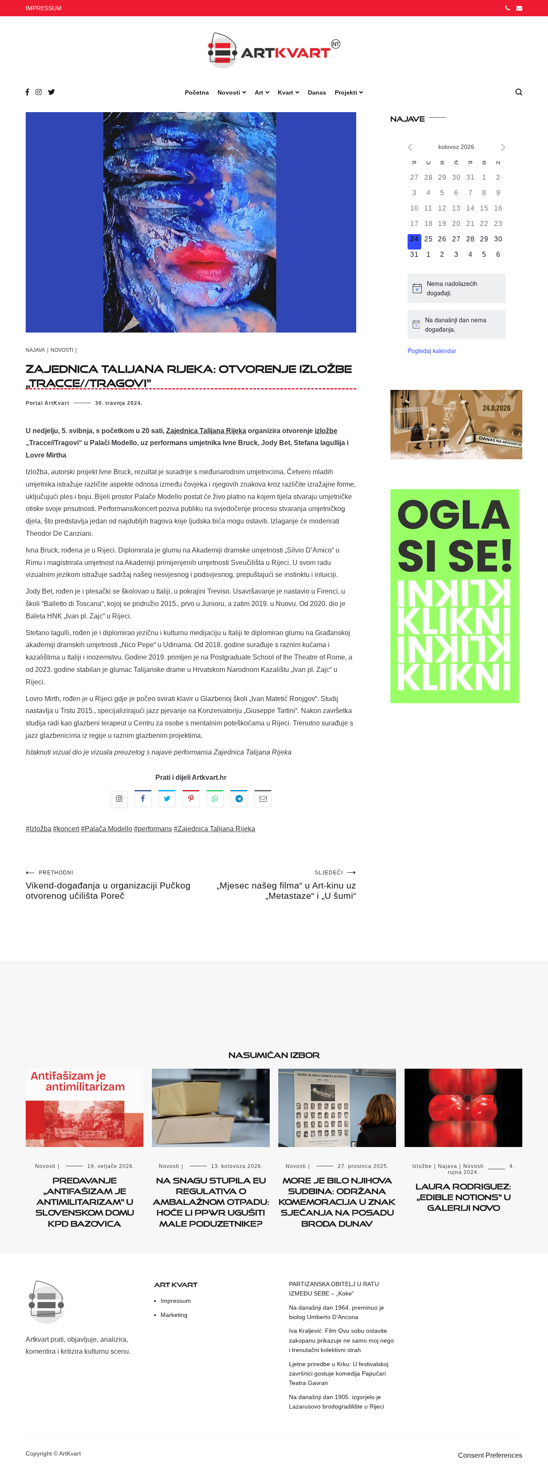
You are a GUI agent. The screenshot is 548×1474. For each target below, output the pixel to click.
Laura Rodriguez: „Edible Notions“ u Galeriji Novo (463, 1195)
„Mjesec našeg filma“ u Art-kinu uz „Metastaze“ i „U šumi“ (286, 885)
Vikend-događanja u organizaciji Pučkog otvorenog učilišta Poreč (108, 885)
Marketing (174, 1314)
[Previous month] (410, 147)
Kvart (285, 92)
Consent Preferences (490, 1455)
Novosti (228, 92)
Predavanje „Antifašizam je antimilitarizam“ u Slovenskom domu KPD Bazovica (85, 1200)
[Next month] (503, 147)
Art (259, 92)
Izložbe (422, 1166)
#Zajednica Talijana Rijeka (214, 828)
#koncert (66, 828)
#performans (153, 828)
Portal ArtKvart (47, 403)
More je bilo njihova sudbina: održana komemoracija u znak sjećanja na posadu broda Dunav (337, 1200)
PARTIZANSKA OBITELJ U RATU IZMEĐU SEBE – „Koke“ (334, 1289)
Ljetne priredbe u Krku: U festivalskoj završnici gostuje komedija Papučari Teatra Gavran (338, 1374)
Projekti (346, 92)
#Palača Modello (106, 828)
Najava (35, 350)
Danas (317, 92)
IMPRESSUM (44, 8)
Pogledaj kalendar (432, 350)
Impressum (176, 1300)
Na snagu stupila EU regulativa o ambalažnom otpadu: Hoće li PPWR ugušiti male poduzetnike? (211, 1200)
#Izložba (38, 828)
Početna (197, 92)
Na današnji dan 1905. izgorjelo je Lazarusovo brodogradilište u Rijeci (336, 1402)
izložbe (326, 430)
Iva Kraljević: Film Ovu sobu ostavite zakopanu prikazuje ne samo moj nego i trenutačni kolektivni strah (341, 1340)
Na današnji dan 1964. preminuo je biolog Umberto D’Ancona (336, 1312)
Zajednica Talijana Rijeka (206, 430)
